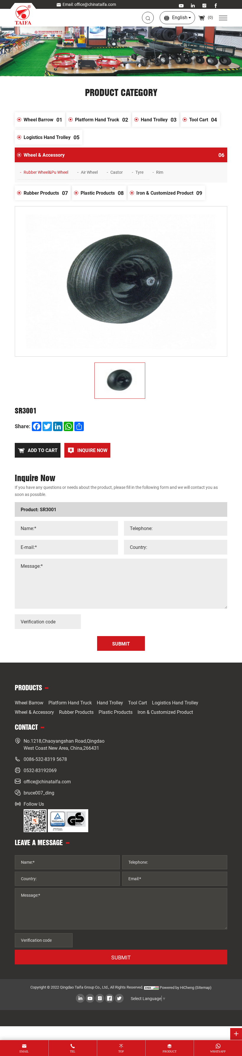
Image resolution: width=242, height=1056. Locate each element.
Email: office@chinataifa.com (89, 4)
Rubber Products (46, 192)
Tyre (139, 172)
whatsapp (218, 1051)
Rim (159, 172)
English (179, 17)
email (24, 1051)
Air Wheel (89, 172)
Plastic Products (102, 192)
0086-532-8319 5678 (45, 759)
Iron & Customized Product (169, 192)
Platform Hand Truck (101, 119)
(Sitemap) (203, 987)
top (121, 1051)
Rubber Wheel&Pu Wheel (46, 172)
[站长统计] (151, 987)
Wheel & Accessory (124, 154)
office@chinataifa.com (47, 781)
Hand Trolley (158, 119)
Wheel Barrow (43, 119)
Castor (116, 172)
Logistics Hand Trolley (51, 137)
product (169, 1051)
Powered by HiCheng (177, 987)
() (210, 17)
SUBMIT (121, 957)
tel (72, 1051)
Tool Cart (203, 119)
